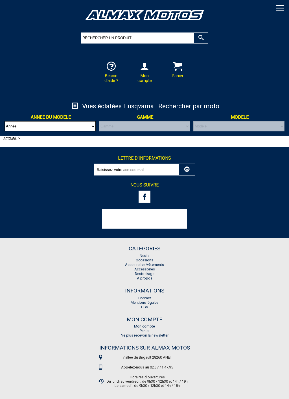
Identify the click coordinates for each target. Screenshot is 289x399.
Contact (144, 298)
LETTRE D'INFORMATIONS (144, 158)
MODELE (240, 117)
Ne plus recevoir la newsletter (144, 335)
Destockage (144, 274)
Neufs (145, 255)
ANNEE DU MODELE (51, 117)
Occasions (144, 260)
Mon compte (144, 326)
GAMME (145, 117)
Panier (145, 331)
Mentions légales (145, 302)
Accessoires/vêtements (144, 265)
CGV (144, 307)
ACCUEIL (10, 138)
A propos (144, 278)
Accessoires (144, 269)
